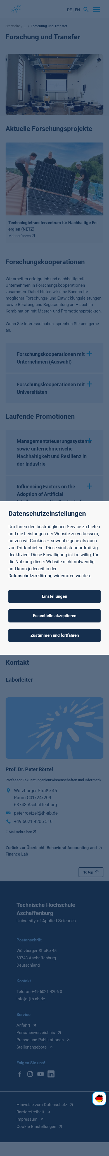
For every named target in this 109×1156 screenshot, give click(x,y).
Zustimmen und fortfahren (54, 635)
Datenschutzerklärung (30, 575)
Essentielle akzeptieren (54, 615)
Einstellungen (54, 596)
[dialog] (54, 578)
